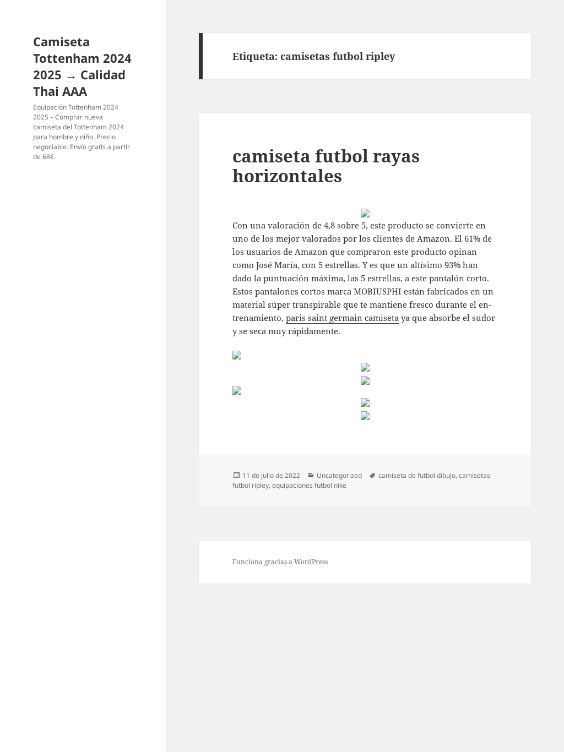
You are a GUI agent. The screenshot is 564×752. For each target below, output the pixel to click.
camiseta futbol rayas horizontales (326, 165)
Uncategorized (339, 475)
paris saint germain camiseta (342, 317)
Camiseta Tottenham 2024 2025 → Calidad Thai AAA (82, 66)
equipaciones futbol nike (309, 485)
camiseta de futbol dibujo (416, 475)
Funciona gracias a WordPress (280, 561)
